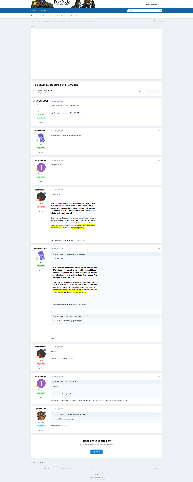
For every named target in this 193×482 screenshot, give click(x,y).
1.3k (41, 152)
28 (42, 122)
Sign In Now (96, 452)
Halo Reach (52, 93)
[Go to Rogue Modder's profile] (41, 137)
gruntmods (41, 409)
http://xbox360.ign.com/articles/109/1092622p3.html (68, 240)
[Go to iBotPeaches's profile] (41, 196)
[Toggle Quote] (54, 254)
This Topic (152, 10)
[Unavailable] (73, 215)
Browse (34, 10)
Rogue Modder (40, 131)
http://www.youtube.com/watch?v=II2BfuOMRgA (66, 113)
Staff (51, 16)
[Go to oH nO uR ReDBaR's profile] (35, 92)
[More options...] (159, 101)
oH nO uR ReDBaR (46, 90)
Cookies (96, 475)
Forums (33, 16)
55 (42, 181)
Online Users (61, 16)
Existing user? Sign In (154, 4)
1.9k (41, 430)
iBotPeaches (40, 190)
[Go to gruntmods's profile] (41, 415)
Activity (43, 10)
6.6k (41, 211)
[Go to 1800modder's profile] (41, 167)
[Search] (160, 10)
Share (142, 92)
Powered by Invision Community (96, 479)
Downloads (43, 16)
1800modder (41, 160)
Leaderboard (73, 16)
